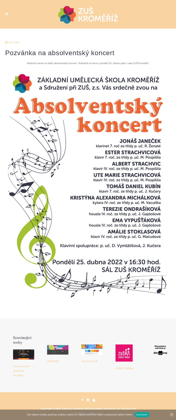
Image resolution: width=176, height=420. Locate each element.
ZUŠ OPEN (53, 361)
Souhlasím (141, 414)
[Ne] (171, 414)
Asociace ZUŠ (89, 361)
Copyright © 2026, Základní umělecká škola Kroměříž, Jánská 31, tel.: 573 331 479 (88, 408)
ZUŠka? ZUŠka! (125, 368)
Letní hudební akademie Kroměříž (21, 371)
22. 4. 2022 (14, 42)
